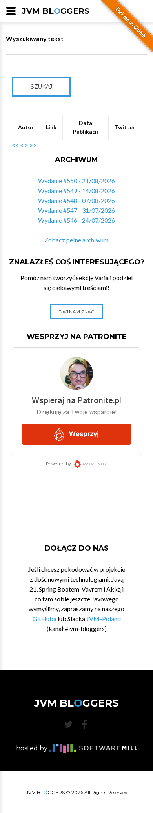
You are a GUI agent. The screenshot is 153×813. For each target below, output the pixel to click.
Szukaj (41, 86)
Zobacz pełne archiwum (76, 240)
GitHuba (44, 618)
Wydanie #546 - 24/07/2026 (76, 220)
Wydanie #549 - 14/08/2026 (76, 190)
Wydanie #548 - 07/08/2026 (76, 200)
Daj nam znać (76, 311)
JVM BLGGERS (55, 11)
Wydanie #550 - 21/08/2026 (76, 180)
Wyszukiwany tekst (35, 38)
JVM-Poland (103, 618)
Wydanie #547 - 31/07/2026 (76, 210)
